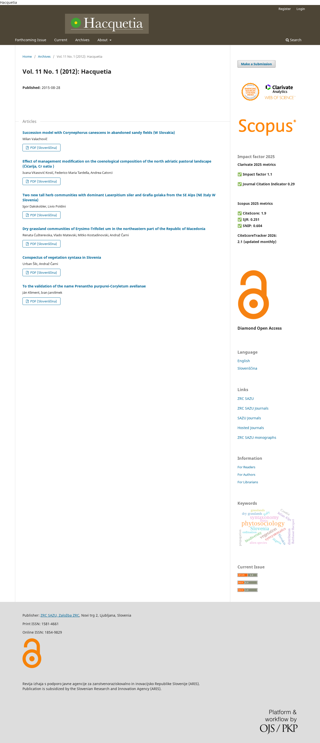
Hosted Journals (251, 427)
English (244, 360)
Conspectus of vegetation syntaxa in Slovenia (61, 257)
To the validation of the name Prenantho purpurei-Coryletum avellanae (84, 286)
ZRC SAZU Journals (253, 408)
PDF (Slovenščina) (43, 147)
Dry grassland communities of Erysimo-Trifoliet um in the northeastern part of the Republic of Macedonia (113, 228)
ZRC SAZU (246, 398)
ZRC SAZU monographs (257, 437)
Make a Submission (256, 64)
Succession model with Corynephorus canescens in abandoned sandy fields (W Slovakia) (98, 132)
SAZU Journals (249, 418)
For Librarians (248, 482)
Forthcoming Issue (30, 39)
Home (27, 56)
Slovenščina (247, 368)
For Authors (246, 474)
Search (295, 39)
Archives (82, 39)
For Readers (246, 467)
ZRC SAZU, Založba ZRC (59, 615)
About (103, 39)
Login (300, 8)
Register (284, 8)
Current (60, 39)
